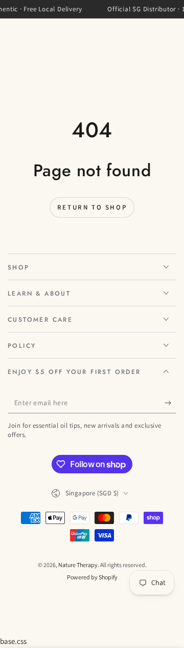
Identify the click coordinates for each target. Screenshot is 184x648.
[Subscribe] (170, 403)
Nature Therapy (78, 565)
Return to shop (92, 207)
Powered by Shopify (92, 577)
